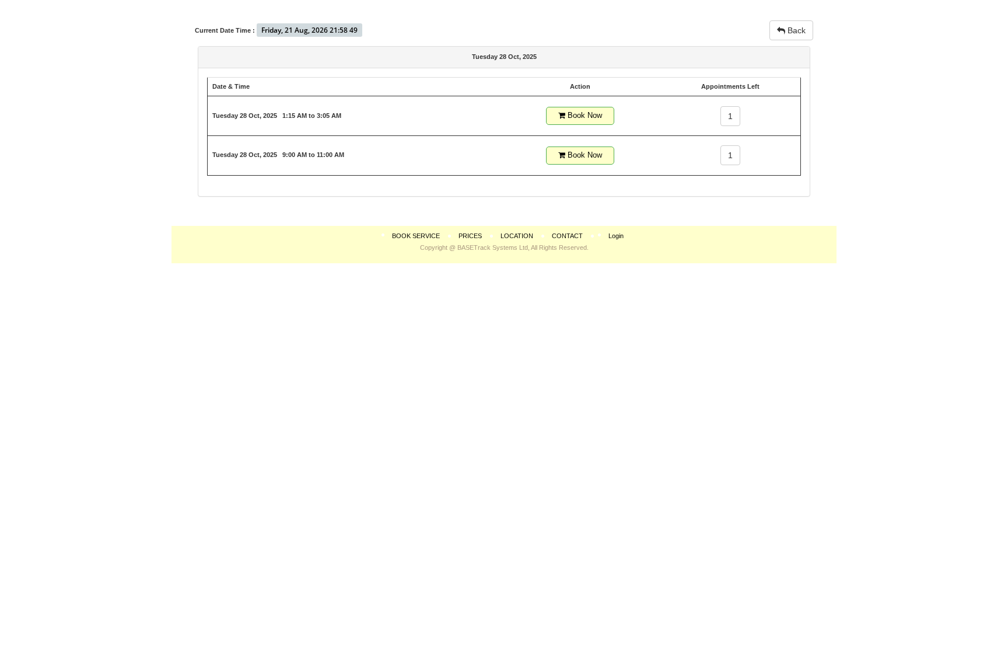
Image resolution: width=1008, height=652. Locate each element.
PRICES (470, 235)
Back (795, 30)
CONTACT (567, 235)
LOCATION (517, 235)
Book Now (583, 115)
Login (616, 235)
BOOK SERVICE (416, 235)
